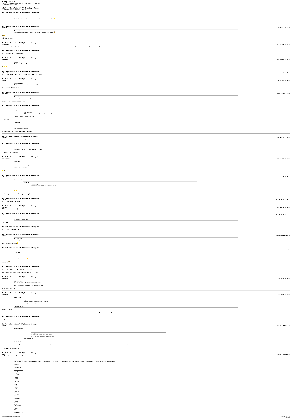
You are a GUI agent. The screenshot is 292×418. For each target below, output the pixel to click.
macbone (16, 401)
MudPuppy (16, 391)
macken (16, 387)
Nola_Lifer (16, 394)
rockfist (15, 399)
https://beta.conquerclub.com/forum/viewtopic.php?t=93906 (14, 9)
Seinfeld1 (18, 229)
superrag (16, 380)
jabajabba (16, 378)
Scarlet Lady (19, 74)
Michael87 (31, 269)
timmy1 (15, 384)
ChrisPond (16, 397)
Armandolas (16, 390)
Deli (15, 395)
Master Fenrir (17, 398)
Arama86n (16, 402)
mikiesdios (16, 381)
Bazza (15, 388)
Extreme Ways (25, 272)
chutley (18, 201)
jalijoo (17, 208)
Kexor (15, 392)
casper (15, 375)
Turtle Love (28, 63)
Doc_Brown (16, 373)
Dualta (15, 385)
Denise (15, 404)
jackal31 (16, 371)
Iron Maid (51, 18)
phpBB (7, 416)
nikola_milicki (18, 139)
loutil (15, 407)
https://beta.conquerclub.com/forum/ (9, 4)
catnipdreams (17, 374)
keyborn (16, 377)
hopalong (16, 408)
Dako (15, 382)
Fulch (15, 409)
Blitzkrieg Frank (17, 405)
